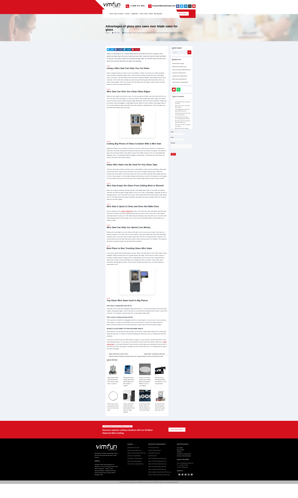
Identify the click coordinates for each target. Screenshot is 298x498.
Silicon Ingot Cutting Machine (179, 79)
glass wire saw (156, 32)
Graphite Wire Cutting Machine (179, 76)
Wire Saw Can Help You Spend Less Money (182, 125)
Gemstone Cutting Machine (179, 72)
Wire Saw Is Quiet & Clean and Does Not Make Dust (182, 121)
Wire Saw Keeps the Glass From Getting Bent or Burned (182, 117)
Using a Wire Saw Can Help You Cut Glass (183, 102)
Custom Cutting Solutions (154, 450)
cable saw (135, 32)
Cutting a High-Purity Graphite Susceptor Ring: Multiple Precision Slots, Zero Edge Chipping (129, 408)
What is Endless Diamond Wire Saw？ (157, 458)
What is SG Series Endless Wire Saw (181, 69)
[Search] (189, 52)
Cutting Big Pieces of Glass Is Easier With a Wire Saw (182, 110)
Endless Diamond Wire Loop (179, 66)
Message (173, 143)
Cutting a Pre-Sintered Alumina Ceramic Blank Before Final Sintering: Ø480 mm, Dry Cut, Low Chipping (145, 381)
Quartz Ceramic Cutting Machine (180, 82)
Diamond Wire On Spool (178, 63)
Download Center (152, 455)
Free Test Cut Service (153, 447)
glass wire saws (164, 32)
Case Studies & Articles (154, 453)
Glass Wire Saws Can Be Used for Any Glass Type (182, 114)
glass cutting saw (142, 32)
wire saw (180, 32)
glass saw (149, 32)
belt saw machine (128, 32)
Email (172, 137)
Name (172, 131)
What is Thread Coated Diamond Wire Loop (159, 474)
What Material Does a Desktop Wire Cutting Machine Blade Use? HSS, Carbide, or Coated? (128, 381)
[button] (124, 13)
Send (173, 154)
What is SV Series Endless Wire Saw (157, 466)
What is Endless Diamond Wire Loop (157, 469)
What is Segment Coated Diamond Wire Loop (159, 472)
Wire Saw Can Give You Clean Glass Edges (182, 106)
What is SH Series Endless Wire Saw (157, 463)
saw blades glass (173, 32)
